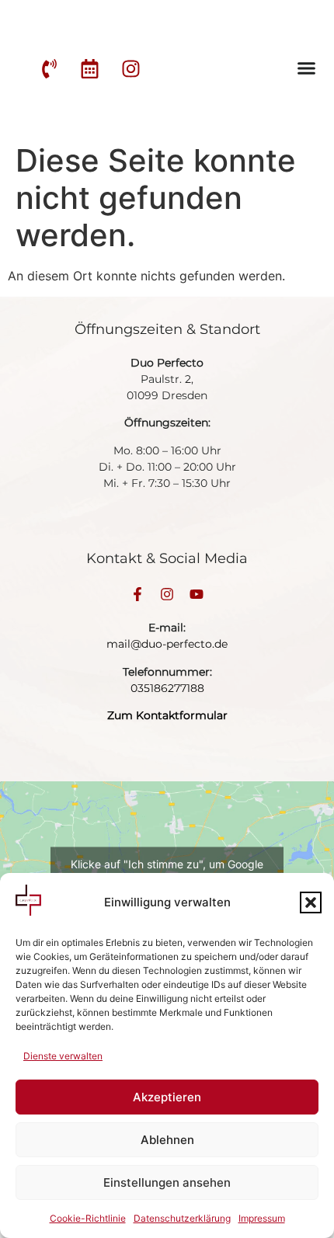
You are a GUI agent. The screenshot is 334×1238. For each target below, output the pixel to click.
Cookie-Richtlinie (88, 1218)
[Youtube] (197, 594)
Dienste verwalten (63, 1056)
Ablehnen (167, 1139)
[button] (310, 902)
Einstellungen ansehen (167, 1182)
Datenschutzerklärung (182, 1218)
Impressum (261, 1218)
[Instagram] (167, 594)
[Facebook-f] (137, 594)
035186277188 (167, 688)
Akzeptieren (167, 1097)
